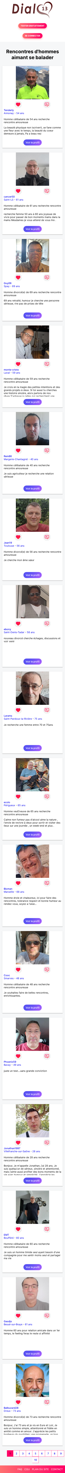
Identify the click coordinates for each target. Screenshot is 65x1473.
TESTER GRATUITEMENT (32, 26)
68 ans (20, 891)
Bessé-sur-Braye (13, 1324)
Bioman (8, 888)
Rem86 (8, 456)
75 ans (38, 718)
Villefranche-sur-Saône (17, 1151)
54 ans (20, 113)
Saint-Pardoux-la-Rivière (18, 718)
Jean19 (8, 542)
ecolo (7, 802)
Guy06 (7, 283)
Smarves (9, 978)
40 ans (34, 459)
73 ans (17, 1410)
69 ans (16, 286)
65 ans (21, 805)
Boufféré (9, 1237)
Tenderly (9, 110)
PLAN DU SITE (40, 1469)
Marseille (9, 891)
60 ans (20, 1237)
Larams (8, 715)
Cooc (7, 975)
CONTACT (57, 1469)
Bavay (7, 1064)
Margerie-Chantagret (16, 459)
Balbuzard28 (11, 1407)
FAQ (20, 1469)
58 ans (31, 632)
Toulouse (9, 545)
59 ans (16, 372)
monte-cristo (11, 369)
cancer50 (9, 196)
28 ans (36, 1151)
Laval (7, 372)
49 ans (17, 1064)
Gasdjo (8, 1321)
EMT (6, 1234)
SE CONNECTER (32, 36)
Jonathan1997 (12, 1148)
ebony (7, 629)
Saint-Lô (8, 199)
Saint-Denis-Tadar (14, 632)
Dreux (7, 1410)
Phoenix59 (10, 1061)
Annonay (9, 113)
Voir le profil (32, 142)
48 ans (20, 978)
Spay (7, 286)
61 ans (19, 199)
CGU (27, 1469)
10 (35, 1459)
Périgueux (9, 805)
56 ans (20, 545)
